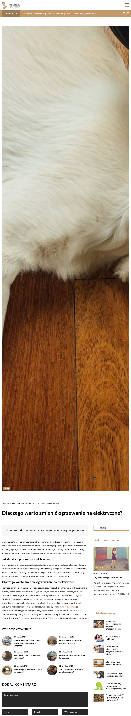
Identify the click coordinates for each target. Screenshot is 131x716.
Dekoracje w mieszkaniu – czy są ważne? (28, 670)
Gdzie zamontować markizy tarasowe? (72, 656)
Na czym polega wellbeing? (113, 637)
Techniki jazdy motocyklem (106, 577)
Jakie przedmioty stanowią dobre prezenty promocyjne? (116, 686)
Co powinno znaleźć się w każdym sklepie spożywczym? (115, 697)
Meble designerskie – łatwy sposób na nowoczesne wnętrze (27, 643)
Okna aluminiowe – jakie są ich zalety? (114, 663)
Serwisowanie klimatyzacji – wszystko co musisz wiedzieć (114, 650)
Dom (7, 488)
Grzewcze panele (68, 606)
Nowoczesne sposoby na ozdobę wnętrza (70, 641)
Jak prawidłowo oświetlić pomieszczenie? (71, 670)
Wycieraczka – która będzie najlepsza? (27, 656)
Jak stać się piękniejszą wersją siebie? (40, 13)
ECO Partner (53, 618)
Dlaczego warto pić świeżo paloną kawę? (115, 674)
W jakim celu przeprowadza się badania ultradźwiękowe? (113, 625)
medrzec (13, 530)
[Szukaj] (97, 528)
